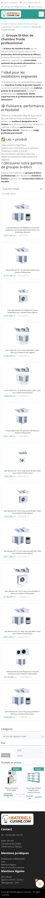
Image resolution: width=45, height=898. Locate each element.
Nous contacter (11, 2)
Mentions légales (8, 864)
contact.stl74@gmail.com (15, 6)
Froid (11, 23)
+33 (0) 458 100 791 (32, 2)
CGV (3, 861)
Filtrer (5, 755)
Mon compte (37, 6)
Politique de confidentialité (12, 859)
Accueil (4, 23)
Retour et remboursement (12, 867)
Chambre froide (22, 23)
